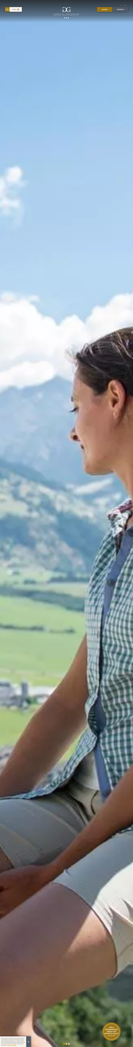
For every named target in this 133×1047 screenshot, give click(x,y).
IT (123, 5)
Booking (120, 9)
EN (125, 5)
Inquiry (105, 9)
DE (120, 5)
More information (11, 1045)
